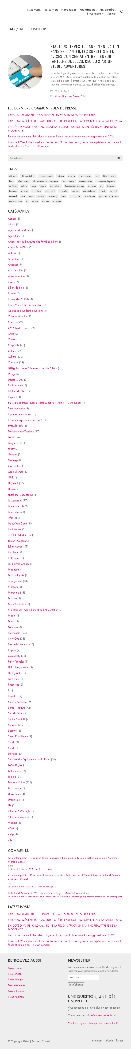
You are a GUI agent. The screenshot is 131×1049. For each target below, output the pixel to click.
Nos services (15, 973)
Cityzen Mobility (17, 316)
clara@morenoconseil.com (101, 1015)
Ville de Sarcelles (17, 817)
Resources (13, 684)
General (12, 454)
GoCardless (14, 466)
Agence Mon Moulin (19, 230)
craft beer (13, 186)
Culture (12, 351)
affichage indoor (28, 176)
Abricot (12, 218)
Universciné (14, 794)
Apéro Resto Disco (18, 247)
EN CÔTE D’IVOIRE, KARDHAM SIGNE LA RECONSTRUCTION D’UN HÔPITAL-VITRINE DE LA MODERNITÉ (62, 128)
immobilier (63, 191)
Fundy (11, 449)
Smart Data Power (18, 736)
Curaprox (13, 362)
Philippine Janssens (18, 667)
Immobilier (13, 512)
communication (85, 181)
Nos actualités (16, 991)
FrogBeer (110, 186)
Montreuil (13, 196)
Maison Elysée (16, 575)
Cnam (11, 333)
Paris (64, 196)
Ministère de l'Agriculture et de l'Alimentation (33, 610)
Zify (10, 840)
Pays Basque (90, 196)
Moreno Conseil (27, 196)
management (15, 581)
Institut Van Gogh (17, 523)
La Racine (13, 558)
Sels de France (16, 713)
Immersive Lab (16, 506)
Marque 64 (14, 592)
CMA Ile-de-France (18, 328)
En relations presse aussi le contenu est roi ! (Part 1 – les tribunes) (44, 402)
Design (11, 374)
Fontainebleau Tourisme (74, 186)
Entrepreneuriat (16, 408)
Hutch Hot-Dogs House (20, 495)
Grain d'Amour (16, 472)
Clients (58, 96)
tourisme (45, 201)
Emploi (11, 397)
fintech (43, 186)
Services (76, 96)
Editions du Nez (17, 391)
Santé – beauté (16, 707)
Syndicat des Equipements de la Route (29, 759)
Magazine (13, 569)
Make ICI (103, 191)
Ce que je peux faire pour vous (25, 310)
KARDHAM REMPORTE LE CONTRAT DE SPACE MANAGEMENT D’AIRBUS (52, 115)
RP (27, 201)
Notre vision (15, 968)
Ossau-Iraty (53, 196)
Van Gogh (57, 201)
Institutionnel (14, 529)
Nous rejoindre (16, 996)
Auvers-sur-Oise (85, 176)
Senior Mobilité (16, 719)
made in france (89, 191)
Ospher (12, 650)
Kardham (75, 191)
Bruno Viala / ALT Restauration (25, 305)
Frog (101, 186)
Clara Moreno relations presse (45, 181)
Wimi (83, 96)
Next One (41, 196)
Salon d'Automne (17, 702)
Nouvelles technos (18, 644)
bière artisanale (109, 176)
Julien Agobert (16, 546)
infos (10, 518)
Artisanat (13, 264)
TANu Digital (15, 765)
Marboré (13, 587)
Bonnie (12, 293)
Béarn (11, 181)
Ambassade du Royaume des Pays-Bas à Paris (33, 241)
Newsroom (67, 96)
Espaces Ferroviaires (19, 414)
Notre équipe (15, 979)
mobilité (113, 191)
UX (9, 805)
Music (11, 621)
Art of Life (13, 259)
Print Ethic (13, 679)
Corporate (13, 345)
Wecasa (12, 822)
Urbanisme (14, 799)
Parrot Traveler (16, 661)
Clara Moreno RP (68, 181)
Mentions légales (77, 1023)
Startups (12, 753)
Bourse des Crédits (18, 299)
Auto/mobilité (15, 270)
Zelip (11, 834)
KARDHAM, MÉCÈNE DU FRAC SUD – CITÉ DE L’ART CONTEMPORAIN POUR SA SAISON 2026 (65, 121)
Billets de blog (16, 287)
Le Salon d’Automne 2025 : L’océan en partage (30, 869)
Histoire (12, 489)
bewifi (11, 282)
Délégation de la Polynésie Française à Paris (32, 368)
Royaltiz (12, 696)
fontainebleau (55, 186)
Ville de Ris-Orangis (19, 811)
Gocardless (36, 191)
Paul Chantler (75, 196)
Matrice (12, 598)
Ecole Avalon (15, 385)
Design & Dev (15, 379)
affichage (13, 176)
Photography (15, 673)
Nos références (16, 985)
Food (11, 437)
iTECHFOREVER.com (19, 535)
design (33, 186)
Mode (11, 615)
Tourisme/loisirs (16, 782)
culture (24, 186)
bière (97, 176)
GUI (10, 477)
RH (9, 690)
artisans (71, 176)
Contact (12, 339)
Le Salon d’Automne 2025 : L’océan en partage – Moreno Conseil (45, 893)
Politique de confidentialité (103, 1023)
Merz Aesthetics (17, 604)
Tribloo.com (14, 788)
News (11, 627)
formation (92, 186)
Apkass (12, 253)
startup (35, 201)
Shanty (11, 730)
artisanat (60, 176)
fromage (24, 191)
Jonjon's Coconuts (17, 541)
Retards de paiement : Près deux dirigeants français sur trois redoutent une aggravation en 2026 (61, 136)
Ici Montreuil (50, 191)
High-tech (13, 483)
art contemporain (46, 176)
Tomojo (12, 776)
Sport (11, 742)
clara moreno (23, 181)
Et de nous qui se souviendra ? (25, 420)
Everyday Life (15, 425)
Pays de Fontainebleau (108, 196)
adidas (11, 224)
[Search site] (122, 12)
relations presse (15, 201)
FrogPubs (13, 191)
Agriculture (14, 236)
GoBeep (13, 460)
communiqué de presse (105, 181)
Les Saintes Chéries (18, 564)
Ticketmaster (15, 771)
